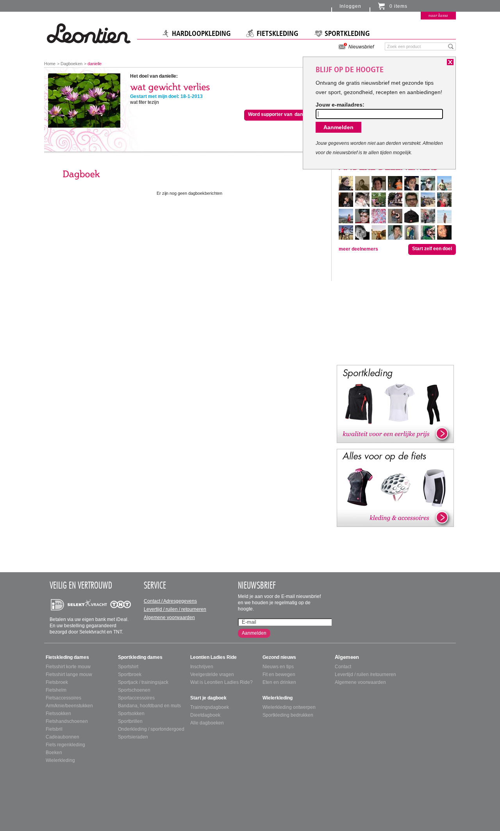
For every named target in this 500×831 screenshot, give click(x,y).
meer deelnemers (358, 249)
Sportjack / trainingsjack (143, 682)
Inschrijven (201, 666)
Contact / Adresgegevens (170, 601)
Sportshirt (128, 666)
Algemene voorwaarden (169, 617)
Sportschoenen (134, 690)
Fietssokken (58, 713)
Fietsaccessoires (63, 698)
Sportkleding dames (140, 657)
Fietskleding (277, 33)
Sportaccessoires (136, 698)
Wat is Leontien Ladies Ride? (221, 682)
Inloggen (350, 6)
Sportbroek (129, 674)
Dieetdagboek (205, 715)
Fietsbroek (57, 682)
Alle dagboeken (207, 723)
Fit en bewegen (278, 674)
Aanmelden (254, 633)
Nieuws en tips (278, 666)
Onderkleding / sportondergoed (151, 729)
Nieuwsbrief (361, 47)
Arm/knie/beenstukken (69, 705)
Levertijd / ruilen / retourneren (175, 609)
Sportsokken (131, 713)
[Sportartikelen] (395, 403)
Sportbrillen (130, 721)
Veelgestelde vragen (212, 674)
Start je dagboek (208, 698)
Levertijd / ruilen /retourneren (365, 674)
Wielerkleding (60, 760)
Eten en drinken (279, 682)
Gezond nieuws (279, 657)
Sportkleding (347, 33)
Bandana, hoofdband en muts (149, 705)
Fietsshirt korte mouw (68, 666)
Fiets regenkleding (65, 744)
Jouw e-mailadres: (340, 104)
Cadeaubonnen (62, 737)
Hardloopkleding (201, 33)
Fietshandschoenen (67, 721)
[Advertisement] (395, 309)
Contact (343, 666)
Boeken (54, 752)
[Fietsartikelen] (395, 487)
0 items (398, 6)
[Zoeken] (451, 46)
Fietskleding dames (67, 657)
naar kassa (438, 15)
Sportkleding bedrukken (287, 715)
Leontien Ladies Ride (213, 657)
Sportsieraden (133, 737)
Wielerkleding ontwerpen (289, 707)
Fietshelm (56, 690)
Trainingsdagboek (209, 707)
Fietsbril (54, 729)
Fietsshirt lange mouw (69, 674)
